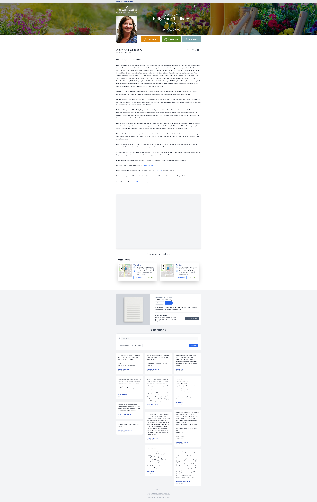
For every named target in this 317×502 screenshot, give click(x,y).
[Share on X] (167, 29)
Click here (159, 171)
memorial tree (136, 182)
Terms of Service (163, 494)
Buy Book (168, 303)
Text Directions (138, 277)
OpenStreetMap (160, 497)
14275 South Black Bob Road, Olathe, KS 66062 (145, 273)
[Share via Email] (174, 29)
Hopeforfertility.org (148, 165)
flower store (161, 182)
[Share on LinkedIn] (171, 29)
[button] (126, 268)
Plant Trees (150, 277)
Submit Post (193, 345)
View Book (159, 303)
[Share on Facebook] (163, 29)
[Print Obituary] (178, 29)
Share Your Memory (191, 318)
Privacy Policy (154, 494)
